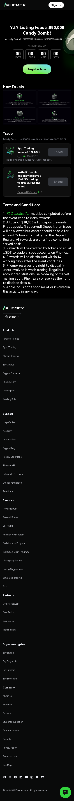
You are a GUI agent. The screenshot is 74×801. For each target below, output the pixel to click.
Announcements (11, 730)
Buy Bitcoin (8, 652)
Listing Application (12, 560)
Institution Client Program (16, 552)
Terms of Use (10, 756)
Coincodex (8, 621)
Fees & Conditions (12, 457)
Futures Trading (11, 338)
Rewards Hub (10, 508)
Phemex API (9, 465)
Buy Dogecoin (10, 661)
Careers (7, 713)
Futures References (13, 474)
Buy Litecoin (9, 670)
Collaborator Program (14, 543)
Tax (5, 586)
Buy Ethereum (10, 678)
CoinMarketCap (11, 603)
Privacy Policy (10, 747)
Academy (7, 431)
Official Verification (12, 482)
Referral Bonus (10, 517)
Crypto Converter (12, 373)
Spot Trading (9, 347)
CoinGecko (8, 612)
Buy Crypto (8, 364)
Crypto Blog (9, 448)
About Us (7, 696)
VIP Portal (8, 526)
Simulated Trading (12, 577)
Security (7, 739)
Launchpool (9, 390)
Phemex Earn (9, 382)
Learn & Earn (9, 439)
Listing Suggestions (13, 569)
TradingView (9, 629)
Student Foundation (13, 722)
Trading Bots (9, 399)
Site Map (7, 765)
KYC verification (18, 213)
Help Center (9, 422)
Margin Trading (11, 356)
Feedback (8, 491)
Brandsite (7, 704)
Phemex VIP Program (13, 534)
